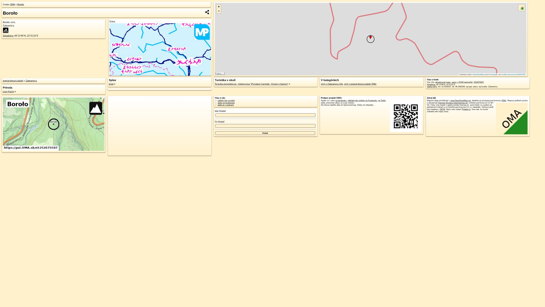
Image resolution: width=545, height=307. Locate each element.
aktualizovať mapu (442, 82)
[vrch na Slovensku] (6, 30)
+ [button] (219, 6)
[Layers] (521, 8)
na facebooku (340, 100)
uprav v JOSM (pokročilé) (462, 82)
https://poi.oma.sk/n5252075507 (515, 74)
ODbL (504, 100)
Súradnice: (8, 36)
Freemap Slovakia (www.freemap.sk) (453, 103)
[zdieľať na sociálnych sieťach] (207, 12)
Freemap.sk (493, 74)
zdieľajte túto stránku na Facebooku (362, 100)
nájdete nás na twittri (226, 100)
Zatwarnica (31, 81)
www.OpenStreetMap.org (460, 100)
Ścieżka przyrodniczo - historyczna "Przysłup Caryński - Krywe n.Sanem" (251, 84)
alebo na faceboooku (226, 103)
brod (111, 84)
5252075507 (479, 82)
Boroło (20, 4)
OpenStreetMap (478, 74)
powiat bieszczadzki (13, 81)
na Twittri (382, 100)
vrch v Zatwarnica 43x (332, 84)
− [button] (219, 11)
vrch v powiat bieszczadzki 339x (360, 84)
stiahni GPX (432, 87)
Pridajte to (466, 109)
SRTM (442, 109)
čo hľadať (220, 122)
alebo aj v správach (226, 105)
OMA (12, 4)
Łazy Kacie (8, 91)
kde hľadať (220, 111)
